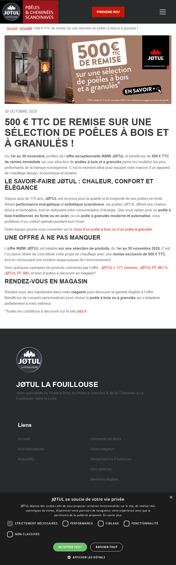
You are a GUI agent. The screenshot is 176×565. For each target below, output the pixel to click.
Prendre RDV (108, 12)
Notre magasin (102, 449)
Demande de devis (106, 439)
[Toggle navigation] (162, 12)
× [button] (171, 497)
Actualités (26, 459)
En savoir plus (112, 515)
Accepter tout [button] (70, 547)
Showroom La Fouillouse (111, 459)
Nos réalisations (31, 449)
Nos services (101, 469)
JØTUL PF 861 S (154, 268)
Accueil (12, 28)
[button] (88, 557)
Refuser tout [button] (106, 547)
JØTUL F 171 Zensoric (119, 268)
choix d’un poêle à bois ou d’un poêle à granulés (112, 229)
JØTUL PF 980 (17, 273)
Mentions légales (104, 479)
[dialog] (88, 528)
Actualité (26, 28)
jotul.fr (81, 311)
